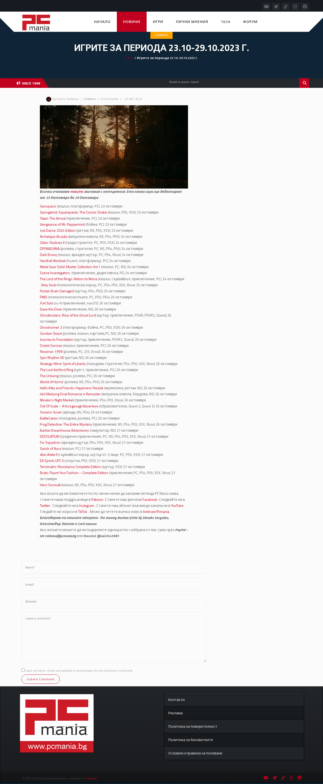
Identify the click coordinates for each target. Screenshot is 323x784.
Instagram (86, 505)
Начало (102, 21)
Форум (250, 21)
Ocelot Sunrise (51, 345)
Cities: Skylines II (52, 242)
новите (77, 191)
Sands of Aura (51, 448)
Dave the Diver (51, 309)
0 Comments (109, 98)
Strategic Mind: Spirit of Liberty (63, 363)
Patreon (97, 499)
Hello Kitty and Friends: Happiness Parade (71, 387)
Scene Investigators (55, 272)
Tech (225, 21)
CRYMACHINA (50, 248)
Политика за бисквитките (190, 739)
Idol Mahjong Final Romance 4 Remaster (70, 394)
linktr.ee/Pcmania (155, 511)
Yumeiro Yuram (51, 412)
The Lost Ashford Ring (56, 369)
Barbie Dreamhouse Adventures (64, 430)
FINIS (43, 297)
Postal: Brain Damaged (57, 291)
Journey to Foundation (56, 339)
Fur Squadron (50, 442)
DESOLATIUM (49, 436)
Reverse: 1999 (51, 351)
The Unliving (49, 375)
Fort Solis (46, 303)
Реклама (175, 713)
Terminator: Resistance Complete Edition (70, 466)
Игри (158, 21)
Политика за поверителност (192, 726)
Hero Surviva (50, 484)
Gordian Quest (51, 333)
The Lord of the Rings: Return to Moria (69, 278)
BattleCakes (49, 418)
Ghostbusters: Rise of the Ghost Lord (68, 315)
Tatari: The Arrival (53, 218)
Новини (131, 21)
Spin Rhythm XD (52, 357)
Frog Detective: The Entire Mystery (66, 424)
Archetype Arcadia (53, 236)
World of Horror (52, 381)
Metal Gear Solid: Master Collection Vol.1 (70, 266)
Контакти (176, 699)
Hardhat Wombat (53, 260)
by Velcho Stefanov (65, 98)
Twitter (45, 505)
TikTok (82, 511)
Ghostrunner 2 (51, 327)
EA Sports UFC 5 (52, 460)
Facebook (149, 499)
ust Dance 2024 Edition (58, 230)
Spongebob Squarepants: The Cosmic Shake (73, 212)
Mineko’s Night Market (57, 400)
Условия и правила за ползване (195, 753)
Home (129, 58)
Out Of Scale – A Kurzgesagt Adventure (69, 406)
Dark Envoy (48, 254)
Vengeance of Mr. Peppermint (63, 224)
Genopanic (48, 206)
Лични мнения (192, 21)
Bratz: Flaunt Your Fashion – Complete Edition (74, 472)
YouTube (177, 505)
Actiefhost (91, 778)
